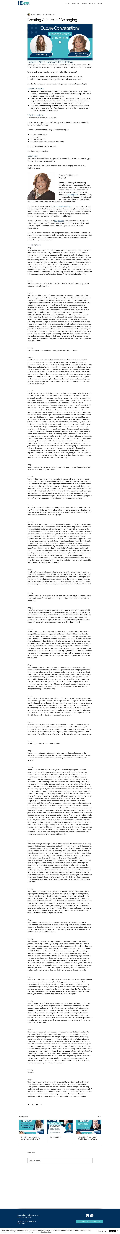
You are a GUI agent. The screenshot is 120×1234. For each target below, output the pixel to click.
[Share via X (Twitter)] (32, 1104)
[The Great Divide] (60, 1127)
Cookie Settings (102, 1231)
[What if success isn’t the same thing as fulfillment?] (31, 1127)
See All (99, 1116)
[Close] (118, 1231)
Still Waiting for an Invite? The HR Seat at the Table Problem (87, 1138)
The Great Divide (55, 1137)
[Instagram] (87, 1215)
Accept (112, 1231)
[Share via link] (41, 1104)
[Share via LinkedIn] (37, 1104)
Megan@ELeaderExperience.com (28, 1215)
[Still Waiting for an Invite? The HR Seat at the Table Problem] (88, 1127)
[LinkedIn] (91, 1215)
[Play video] (60, 42)
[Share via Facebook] (28, 1104)
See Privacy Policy (46, 1232)
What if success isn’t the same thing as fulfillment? (30, 1138)
